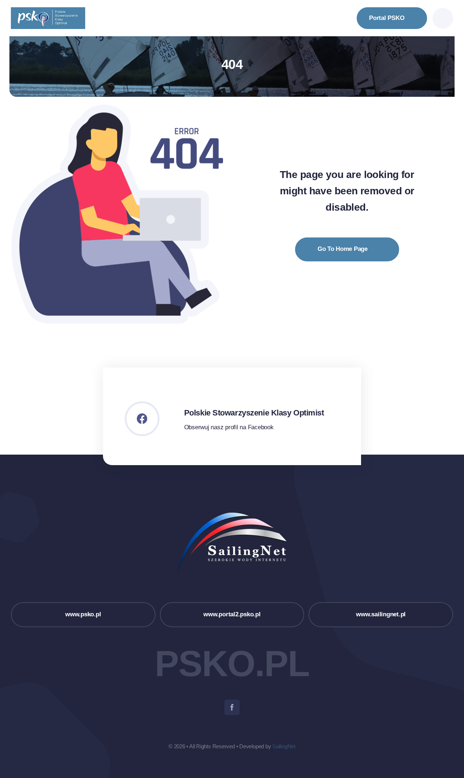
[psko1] (48, 10)
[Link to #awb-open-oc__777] (442, 18)
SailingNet (283, 746)
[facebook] (232, 707)
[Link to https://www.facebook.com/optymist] (142, 418)
